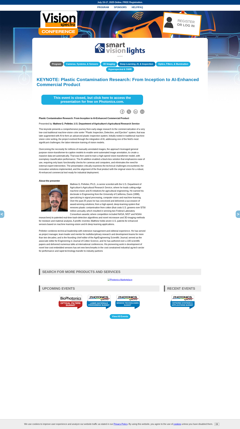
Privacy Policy (121, 424)
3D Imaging (109, 64)
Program (103, 7)
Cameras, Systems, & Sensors (82, 64)
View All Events (120, 316)
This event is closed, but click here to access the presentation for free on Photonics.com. (92, 99)
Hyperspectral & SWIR (120, 69)
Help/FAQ (137, 7)
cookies (177, 424)
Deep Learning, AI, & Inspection (136, 64)
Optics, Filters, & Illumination (173, 64)
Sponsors (120, 7)
